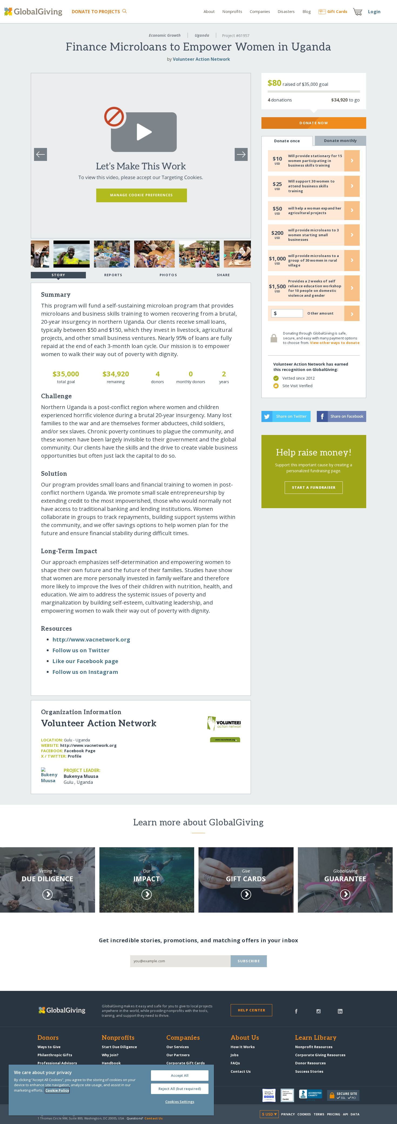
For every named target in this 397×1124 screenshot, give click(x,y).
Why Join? (110, 1054)
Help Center (251, 1010)
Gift (337, 11)
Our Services (177, 1046)
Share (223, 274)
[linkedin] (340, 1011)
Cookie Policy (57, 1090)
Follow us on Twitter (81, 650)
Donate (96, 12)
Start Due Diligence (119, 1046)
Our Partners (178, 1054)
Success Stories (309, 1071)
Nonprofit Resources (313, 1046)
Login (374, 12)
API (345, 1114)
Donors (48, 1038)
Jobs (234, 1054)
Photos (168, 274)
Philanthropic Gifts (55, 1054)
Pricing (334, 1114)
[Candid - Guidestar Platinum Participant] (290, 1095)
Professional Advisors (57, 1063)
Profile (74, 756)
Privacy (288, 1114)
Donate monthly (340, 140)
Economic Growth (165, 35)
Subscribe (249, 960)
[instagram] (319, 1011)
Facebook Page (79, 750)
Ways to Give (49, 1046)
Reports (113, 274)
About (209, 11)
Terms (319, 1114)
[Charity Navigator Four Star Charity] (271, 1095)
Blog (306, 11)
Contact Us (241, 1071)
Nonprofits (232, 11)
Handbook (111, 1063)
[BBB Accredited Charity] (313, 1095)
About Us (245, 1038)
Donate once (287, 140)
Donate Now (314, 122)
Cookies (304, 1114)
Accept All (180, 1075)
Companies (260, 11)
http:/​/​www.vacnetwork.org (91, 639)
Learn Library (316, 1038)
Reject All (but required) (180, 1088)
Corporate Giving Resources (320, 1054)
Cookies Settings (179, 1101)
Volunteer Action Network (201, 59)
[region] (111, 1090)
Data (355, 1114)
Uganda (202, 35)
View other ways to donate (334, 342)
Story (58, 274)
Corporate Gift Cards (185, 1063)
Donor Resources (310, 1063)
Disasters (286, 11)
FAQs (235, 1063)
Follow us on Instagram (85, 672)
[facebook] (296, 1011)
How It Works (243, 1046)
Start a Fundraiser (314, 487)
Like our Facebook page (85, 661)
